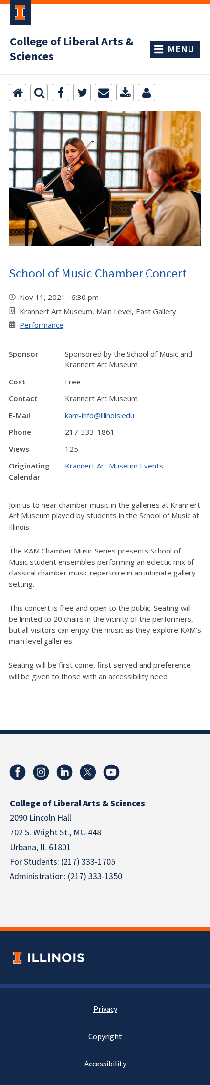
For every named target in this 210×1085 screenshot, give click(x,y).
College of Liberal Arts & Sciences (71, 49)
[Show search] (39, 92)
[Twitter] (82, 92)
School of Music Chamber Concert (98, 273)
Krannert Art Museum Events (114, 465)
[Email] (103, 92)
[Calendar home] (17, 92)
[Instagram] (41, 772)
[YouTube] (111, 772)
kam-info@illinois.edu (99, 415)
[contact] (146, 92)
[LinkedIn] (64, 772)
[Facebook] (60, 92)
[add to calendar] (125, 92)
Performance (41, 325)
